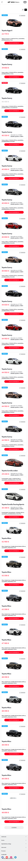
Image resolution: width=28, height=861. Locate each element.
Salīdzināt (23, 15)
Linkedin (15, 857)
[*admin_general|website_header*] (25, 2)
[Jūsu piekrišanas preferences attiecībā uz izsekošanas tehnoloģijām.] (8, 858)
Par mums (3, 850)
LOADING (14, 827)
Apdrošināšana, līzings (6, 843)
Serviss (2, 840)
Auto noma (3, 847)
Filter (25, 10)
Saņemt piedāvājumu (14, 43)
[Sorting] (23, 10)
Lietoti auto (3, 836)
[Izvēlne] (2, 2)
